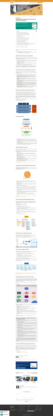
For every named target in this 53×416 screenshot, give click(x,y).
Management (19, 16)
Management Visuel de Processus (22, 351)
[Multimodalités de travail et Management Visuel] (33, 379)
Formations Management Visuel (22, 409)
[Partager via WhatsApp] (21, 46)
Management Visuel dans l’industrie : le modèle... (6, 414)
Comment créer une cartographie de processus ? (22, 40)
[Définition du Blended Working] (19, 379)
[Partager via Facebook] (16, 46)
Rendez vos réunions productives (22, 410)
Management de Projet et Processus (24, 352)
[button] (13, 2)
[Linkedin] (33, 2)
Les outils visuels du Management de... (6, 411)
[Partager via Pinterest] (19, 46)
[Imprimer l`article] (23, 46)
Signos (14, 409)
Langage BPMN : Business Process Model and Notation (22, 42)
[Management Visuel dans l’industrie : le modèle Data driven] (2, 414)
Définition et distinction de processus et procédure (22, 32)
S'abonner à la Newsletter (40, 2)
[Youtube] (34, 2)
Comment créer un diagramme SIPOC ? (21, 41)
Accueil (16, 16)
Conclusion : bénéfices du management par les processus (23, 44)
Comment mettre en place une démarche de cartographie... (21, 2)
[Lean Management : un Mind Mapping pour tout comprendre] (26, 379)
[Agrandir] (36, 102)
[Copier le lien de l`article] (24, 46)
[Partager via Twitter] (17, 46)
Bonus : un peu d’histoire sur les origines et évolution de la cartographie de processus (26, 43)
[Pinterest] (32, 2)
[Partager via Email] (22, 46)
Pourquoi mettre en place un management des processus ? (23, 33)
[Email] (35, 2)
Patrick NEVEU (17, 21)
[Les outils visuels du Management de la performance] (2, 412)
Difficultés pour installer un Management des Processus (23, 34)
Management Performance (24, 16)
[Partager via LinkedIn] (18, 46)
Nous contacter (28, 409)
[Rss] (36, 2)
